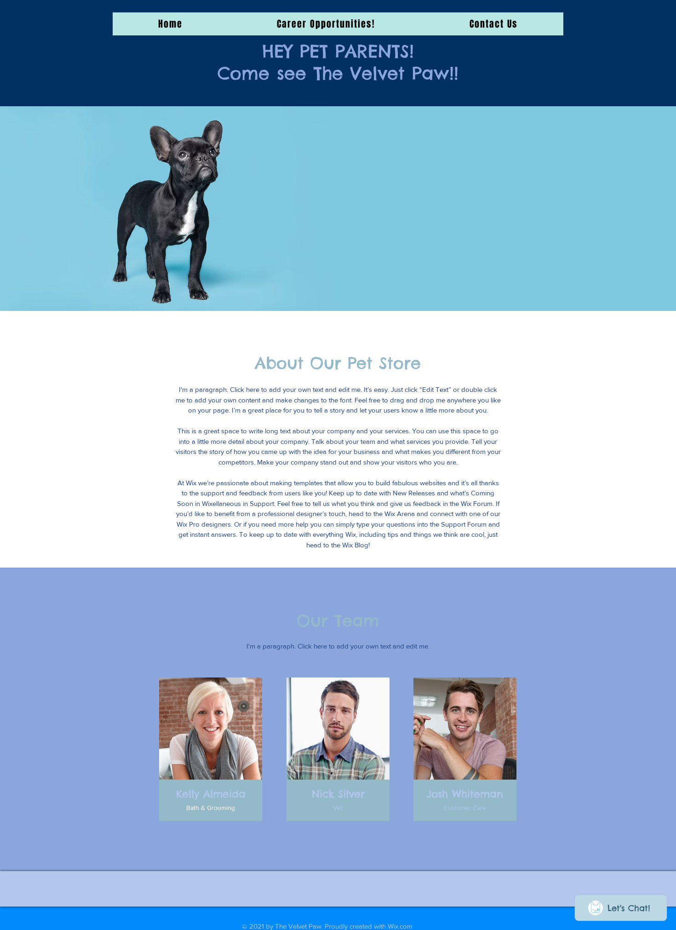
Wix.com (400, 926)
